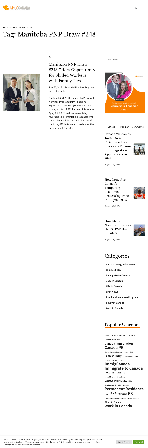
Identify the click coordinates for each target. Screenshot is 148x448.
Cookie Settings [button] (124, 442)
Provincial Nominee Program (79, 87)
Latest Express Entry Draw (115, 377)
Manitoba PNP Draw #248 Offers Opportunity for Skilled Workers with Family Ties (72, 73)
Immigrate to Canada (118, 275)
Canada (131, 335)
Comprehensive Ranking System (116, 352)
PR (130, 393)
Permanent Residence (124, 389)
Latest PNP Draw (116, 381)
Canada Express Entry (112, 340)
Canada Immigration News (120, 264)
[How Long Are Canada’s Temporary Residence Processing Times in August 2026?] (139, 192)
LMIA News (112, 291)
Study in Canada (115, 302)
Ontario (126, 385)
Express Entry (113, 270)
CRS (131, 352)
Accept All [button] (139, 442)
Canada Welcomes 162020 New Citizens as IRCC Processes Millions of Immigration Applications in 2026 (118, 146)
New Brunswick (110, 385)
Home (5, 27)
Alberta (107, 336)
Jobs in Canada (114, 280)
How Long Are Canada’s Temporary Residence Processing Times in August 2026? (117, 190)
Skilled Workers (133, 398)
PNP (113, 393)
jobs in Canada (118, 373)
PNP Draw (122, 394)
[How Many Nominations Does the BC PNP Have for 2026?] (139, 230)
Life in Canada (114, 286)
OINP (119, 385)
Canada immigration (119, 343)
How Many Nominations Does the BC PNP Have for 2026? (118, 227)
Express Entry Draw (130, 356)
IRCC (107, 372)
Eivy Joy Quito (58, 91)
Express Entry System (114, 360)
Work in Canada (114, 308)
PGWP (107, 394)
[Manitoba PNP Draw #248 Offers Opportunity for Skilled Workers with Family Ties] (21, 92)
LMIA (130, 381)
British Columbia (119, 335)
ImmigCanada (117, 364)
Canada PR (114, 347)
